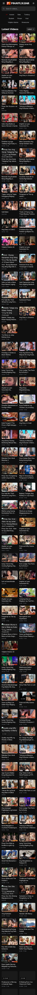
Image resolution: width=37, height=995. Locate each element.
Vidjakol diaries (13, 22)
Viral (26, 18)
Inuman (11, 14)
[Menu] (4, 3)
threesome (25, 22)
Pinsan (19, 18)
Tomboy (27, 14)
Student (11, 18)
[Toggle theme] (33, 3)
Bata (19, 14)
